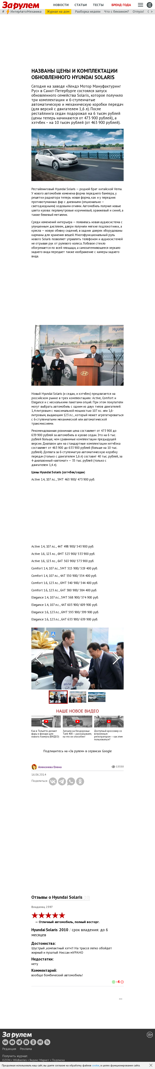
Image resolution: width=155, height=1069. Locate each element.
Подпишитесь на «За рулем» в (77, 751)
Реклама (26, 1049)
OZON (6, 1060)
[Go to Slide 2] (77, 697)
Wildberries (20, 1060)
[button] (151, 1065)
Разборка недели (87, 11)
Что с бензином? (116, 11)
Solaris (51, 929)
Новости (61, 5)
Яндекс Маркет (39, 1060)
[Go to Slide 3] (96, 697)
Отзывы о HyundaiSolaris (60, 897)
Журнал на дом (58, 11)
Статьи (80, 5)
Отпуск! (138, 11)
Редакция (9, 1049)
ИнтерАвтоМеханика (25, 11)
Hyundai (38, 929)
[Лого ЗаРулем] (20, 5)
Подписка (58, 1060)
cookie (95, 1065)
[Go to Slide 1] (58, 697)
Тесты (98, 5)
